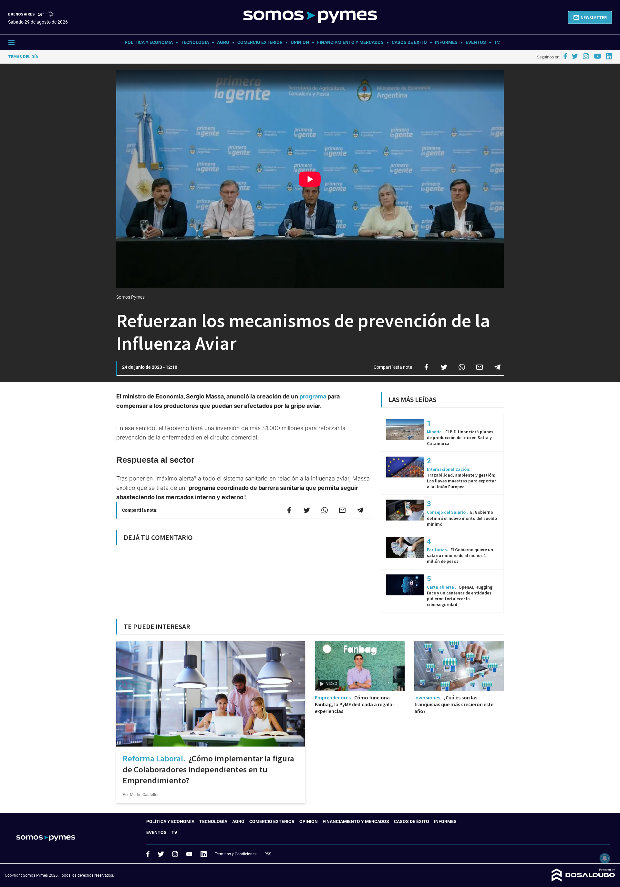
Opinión (300, 42)
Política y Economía (149, 42)
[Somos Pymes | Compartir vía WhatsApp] (461, 367)
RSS (267, 854)
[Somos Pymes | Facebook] (565, 56)
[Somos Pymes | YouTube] (597, 56)
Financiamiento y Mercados (350, 42)
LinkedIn (203, 854)
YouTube (189, 854)
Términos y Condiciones (235, 854)
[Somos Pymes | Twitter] (575, 56)
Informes (446, 42)
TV (497, 42)
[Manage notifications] (605, 858)
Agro (223, 42)
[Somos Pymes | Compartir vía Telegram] (497, 367)
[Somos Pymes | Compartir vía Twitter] (444, 367)
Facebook (148, 854)
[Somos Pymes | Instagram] (586, 56)
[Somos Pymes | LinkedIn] (609, 56)
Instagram (175, 854)
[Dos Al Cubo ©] (583, 880)
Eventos (476, 42)
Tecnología (195, 42)
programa (312, 396)
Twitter (161, 854)
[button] (590, 17)
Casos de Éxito (409, 42)
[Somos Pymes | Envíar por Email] (479, 367)
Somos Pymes (131, 297)
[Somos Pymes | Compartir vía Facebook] (426, 367)
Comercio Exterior (260, 42)
